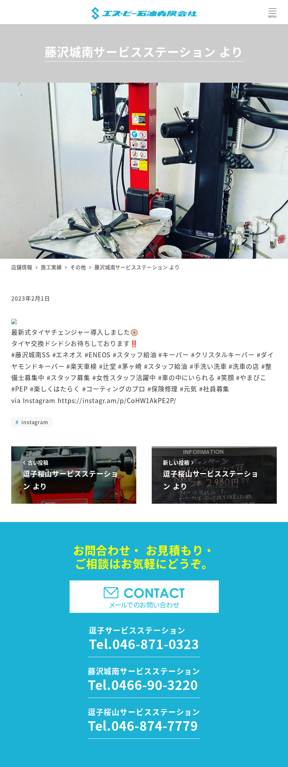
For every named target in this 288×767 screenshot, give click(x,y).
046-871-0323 (155, 643)
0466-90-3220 (154, 684)
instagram (34, 422)
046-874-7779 (154, 725)
